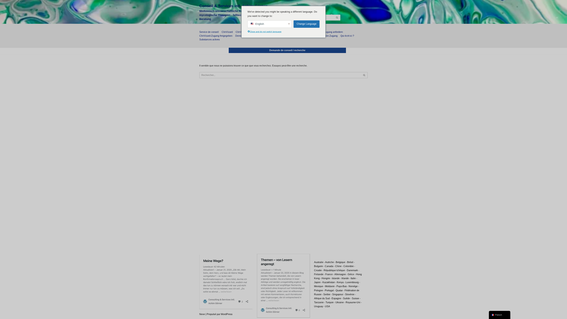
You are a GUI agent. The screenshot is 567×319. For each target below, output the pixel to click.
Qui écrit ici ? (347, 36)
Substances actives (209, 39)
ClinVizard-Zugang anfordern (327, 32)
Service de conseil (209, 32)
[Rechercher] (337, 18)
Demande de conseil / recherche (287, 50)
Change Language (306, 23)
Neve (202, 314)
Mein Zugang (331, 36)
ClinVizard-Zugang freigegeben (215, 36)
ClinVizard (227, 32)
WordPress (226, 314)
